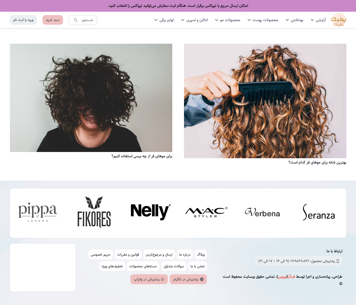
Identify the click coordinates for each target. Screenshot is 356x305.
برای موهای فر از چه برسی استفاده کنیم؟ (142, 156)
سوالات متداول (174, 266)
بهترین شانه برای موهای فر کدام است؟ (317, 162)
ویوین (282, 276)
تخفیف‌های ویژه (112, 266)
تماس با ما (198, 266)
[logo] (338, 20)
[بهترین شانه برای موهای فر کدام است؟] (265, 47)
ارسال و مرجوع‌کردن (159, 254)
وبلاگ (201, 254)
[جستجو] (75, 20)
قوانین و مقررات (128, 254)
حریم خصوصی (101, 254)
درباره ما (185, 254)
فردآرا (291, 276)
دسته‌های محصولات (143, 266)
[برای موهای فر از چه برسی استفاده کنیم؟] (91, 47)
